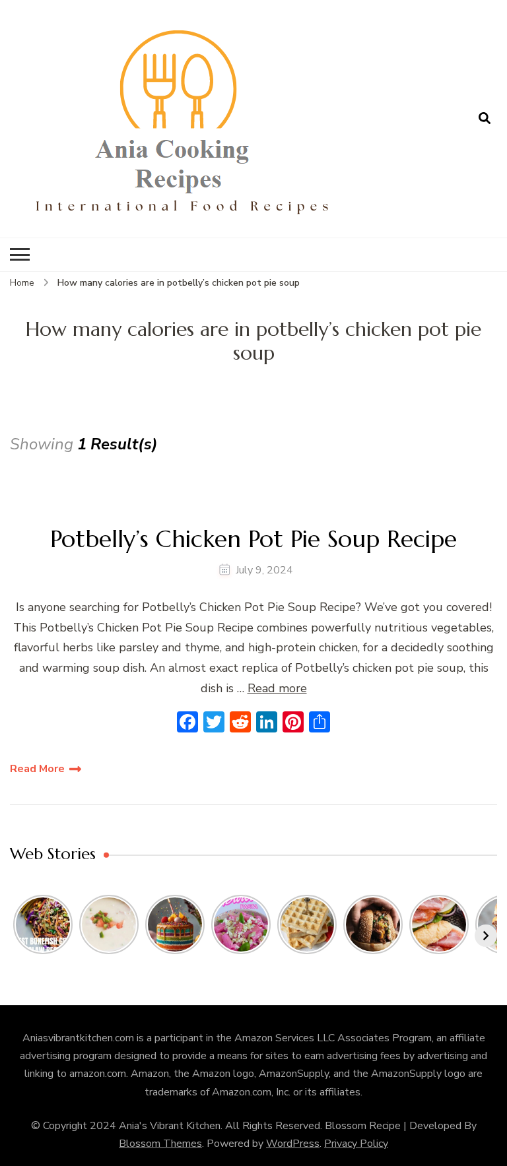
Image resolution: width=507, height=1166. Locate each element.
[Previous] (21, 935)
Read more (277, 688)
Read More (37, 768)
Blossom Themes (160, 1143)
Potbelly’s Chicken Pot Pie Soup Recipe (253, 539)
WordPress (293, 1143)
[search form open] (484, 118)
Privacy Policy (356, 1143)
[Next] (486, 935)
